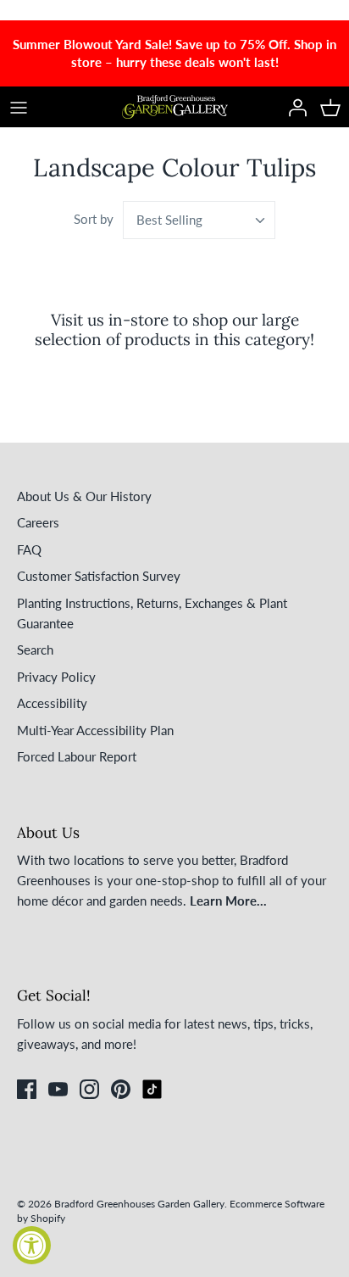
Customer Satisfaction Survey (98, 575)
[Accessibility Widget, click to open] (32, 1245)
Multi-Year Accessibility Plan (95, 730)
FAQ (29, 549)
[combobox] (199, 220)
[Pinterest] (120, 1089)
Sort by (94, 218)
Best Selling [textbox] (169, 219)
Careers (38, 522)
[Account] (293, 106)
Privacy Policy (56, 676)
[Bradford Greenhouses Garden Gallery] (175, 107)
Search (35, 649)
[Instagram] (89, 1089)
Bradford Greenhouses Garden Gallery (139, 1203)
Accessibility (52, 703)
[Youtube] (58, 1089)
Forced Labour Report (76, 756)
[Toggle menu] (18, 106)
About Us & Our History (84, 496)
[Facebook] (26, 1089)
